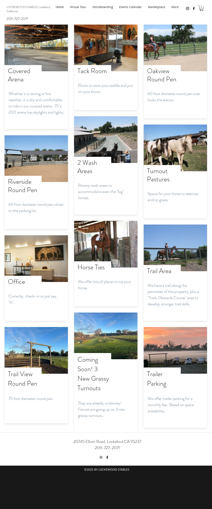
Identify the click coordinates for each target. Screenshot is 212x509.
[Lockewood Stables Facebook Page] (194, 8)
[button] (201, 8)
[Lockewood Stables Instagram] (101, 457)
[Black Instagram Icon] (188, 8)
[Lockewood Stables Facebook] (107, 457)
